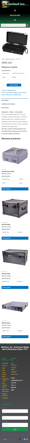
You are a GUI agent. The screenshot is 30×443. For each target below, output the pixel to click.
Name (3, 408)
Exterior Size (6, 179)
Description (5, 100)
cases (6, 92)
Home (3, 59)
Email (3, 415)
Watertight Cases (10, 59)
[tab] (15, 100)
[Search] (27, 25)
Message (4, 421)
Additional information (8, 104)
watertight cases (17, 94)
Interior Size (5, 73)
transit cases (8, 94)
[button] (15, 10)
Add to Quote (14, 85)
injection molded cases (14, 92)
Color (3, 77)
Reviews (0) (5, 107)
